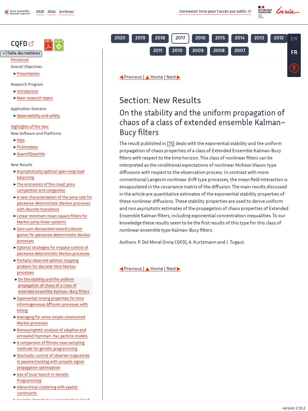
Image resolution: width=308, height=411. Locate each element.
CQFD (19, 44)
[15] (171, 144)
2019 (140, 38)
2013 (259, 38)
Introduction (27, 92)
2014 (240, 38)
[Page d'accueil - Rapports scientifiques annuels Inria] (17, 12)
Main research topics (35, 98)
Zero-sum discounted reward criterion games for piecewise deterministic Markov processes (53, 235)
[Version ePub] (59, 45)
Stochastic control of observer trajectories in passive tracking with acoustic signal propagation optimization (53, 362)
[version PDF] (49, 45)
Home (156, 77)
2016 (200, 38)
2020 (120, 38)
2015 (220, 38)
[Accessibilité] (294, 69)
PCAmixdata (27, 147)
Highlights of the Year (30, 127)
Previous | (134, 77)
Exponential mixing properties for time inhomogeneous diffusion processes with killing (52, 305)
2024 (52, 12)
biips (21, 140)
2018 (160, 38)
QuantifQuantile (31, 154)
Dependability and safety (38, 116)
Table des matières (23, 54)
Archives (66, 12)
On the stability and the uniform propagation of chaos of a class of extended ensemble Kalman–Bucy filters (53, 286)
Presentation (28, 74)
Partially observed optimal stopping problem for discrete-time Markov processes (48, 267)
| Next (170, 77)
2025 (40, 12)
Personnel (20, 60)
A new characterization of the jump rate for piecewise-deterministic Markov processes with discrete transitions (54, 204)
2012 (279, 38)
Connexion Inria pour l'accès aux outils (213, 12)
